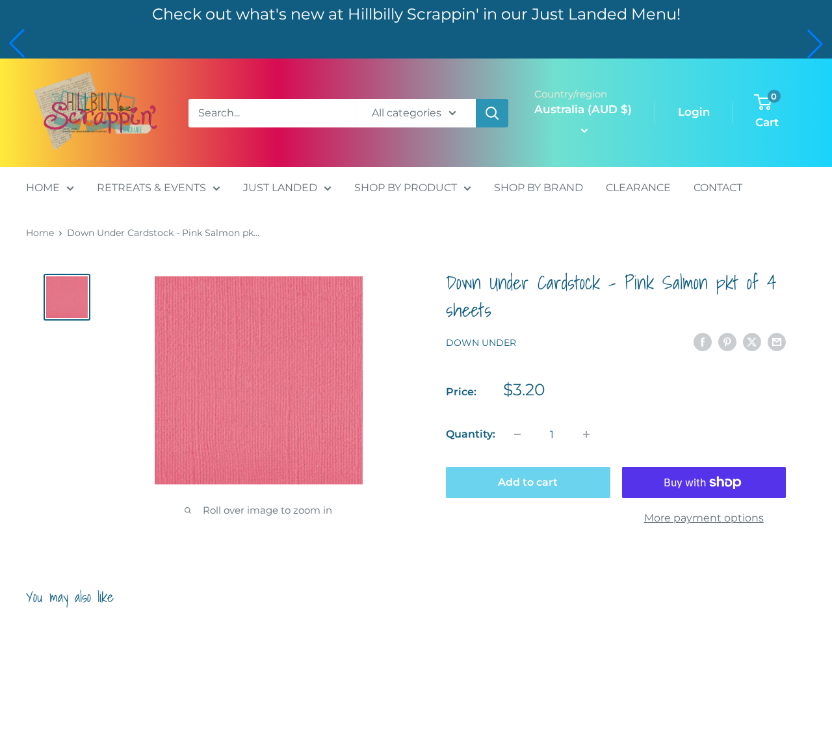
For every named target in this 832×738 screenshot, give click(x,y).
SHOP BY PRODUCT (405, 187)
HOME (43, 187)
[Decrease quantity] (517, 434)
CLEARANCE (638, 187)
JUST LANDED (280, 187)
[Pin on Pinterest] (727, 342)
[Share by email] (777, 342)
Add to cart (528, 482)
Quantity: (470, 434)
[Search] (492, 113)
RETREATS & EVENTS (151, 187)
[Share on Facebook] (703, 342)
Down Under (481, 343)
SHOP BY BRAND (538, 187)
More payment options (704, 518)
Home (40, 233)
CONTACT (718, 187)
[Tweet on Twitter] (752, 342)
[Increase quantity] (586, 434)
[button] (17, 43)
